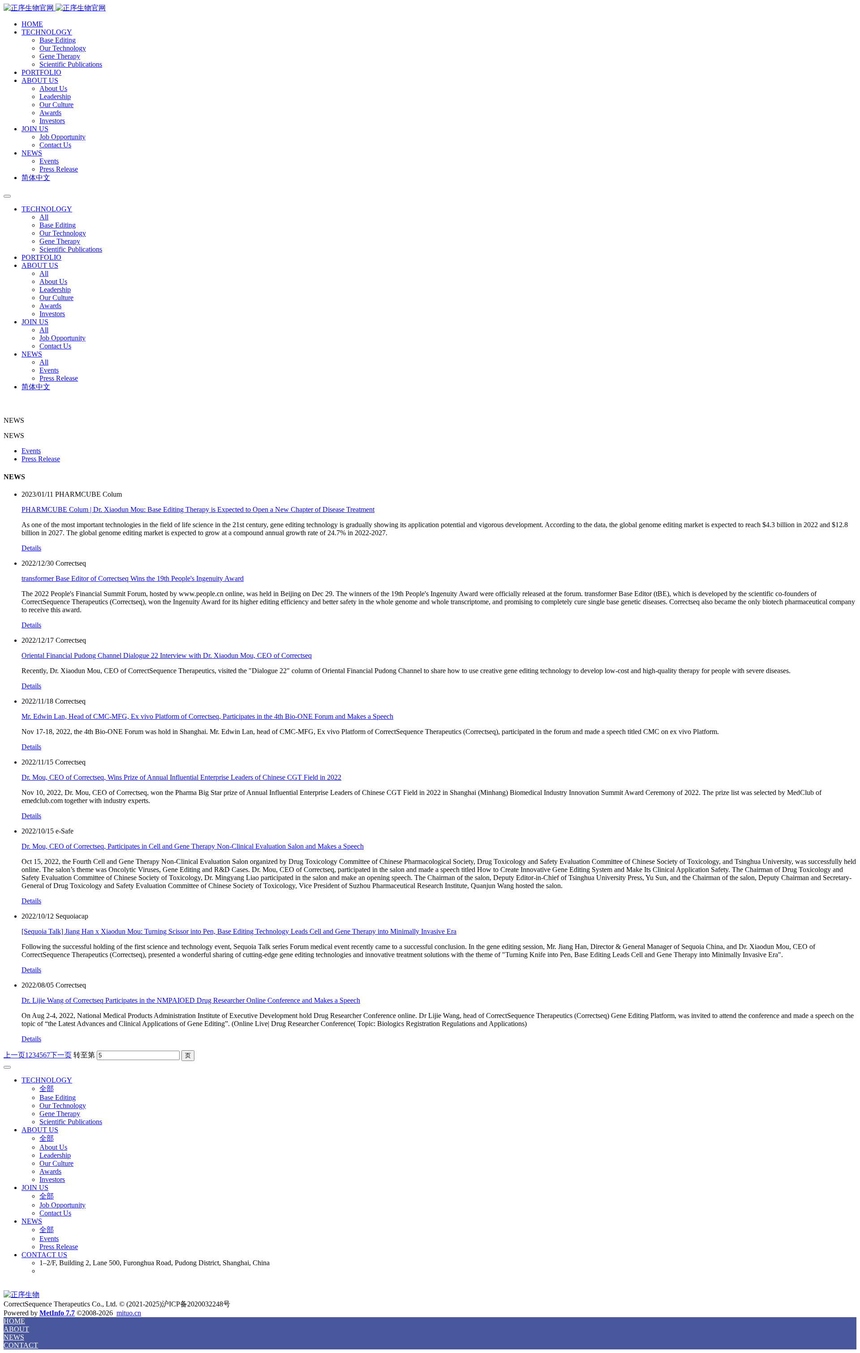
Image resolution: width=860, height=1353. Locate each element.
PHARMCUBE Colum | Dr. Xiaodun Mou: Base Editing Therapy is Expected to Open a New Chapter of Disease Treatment (198, 509)
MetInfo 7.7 (57, 1313)
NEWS (32, 153)
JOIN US (35, 129)
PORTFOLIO (41, 72)
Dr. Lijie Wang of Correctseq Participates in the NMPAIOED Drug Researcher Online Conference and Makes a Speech (191, 1000)
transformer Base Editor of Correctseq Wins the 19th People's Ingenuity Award (133, 578)
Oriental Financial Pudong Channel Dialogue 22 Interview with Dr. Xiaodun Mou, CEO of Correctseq (167, 655)
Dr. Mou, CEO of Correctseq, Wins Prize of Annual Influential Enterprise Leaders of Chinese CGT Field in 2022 (181, 777)
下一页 (61, 1055)
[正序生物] (430, 8)
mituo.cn (128, 1313)
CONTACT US (44, 1255)
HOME (32, 24)
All (43, 217)
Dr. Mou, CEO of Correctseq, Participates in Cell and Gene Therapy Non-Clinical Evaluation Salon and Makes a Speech (193, 846)
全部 (46, 1088)
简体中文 (36, 177)
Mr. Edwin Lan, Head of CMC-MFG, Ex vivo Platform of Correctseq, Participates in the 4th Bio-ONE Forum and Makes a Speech (207, 716)
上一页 (14, 1055)
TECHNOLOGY (47, 32)
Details (31, 548)
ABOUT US (40, 80)
